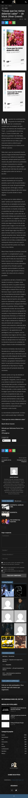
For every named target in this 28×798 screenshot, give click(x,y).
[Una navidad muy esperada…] (5, 521)
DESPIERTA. (13, 512)
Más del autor (18, 501)
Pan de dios (11, 656)
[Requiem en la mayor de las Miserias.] (20, 642)
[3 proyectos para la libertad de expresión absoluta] (5, 710)
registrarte (5, 690)
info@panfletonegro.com (17, 780)
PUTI (3, 673)
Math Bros (4, 656)
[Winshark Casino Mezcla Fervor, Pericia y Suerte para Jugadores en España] (8, 616)
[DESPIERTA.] (5, 514)
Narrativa (4, 508)
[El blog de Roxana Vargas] (5, 724)
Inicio (3, 5)
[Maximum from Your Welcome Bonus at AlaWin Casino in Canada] (8, 603)
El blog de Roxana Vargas (17, 722)
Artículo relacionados (7, 501)
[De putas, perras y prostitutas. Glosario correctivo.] (20, 590)
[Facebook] (11, 790)
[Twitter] (16, 790)
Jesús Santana (6, 19)
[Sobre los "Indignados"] (8, 642)
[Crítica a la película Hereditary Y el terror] (8, 629)
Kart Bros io (5, 659)
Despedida (8, 664)
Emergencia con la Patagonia (21, 460)
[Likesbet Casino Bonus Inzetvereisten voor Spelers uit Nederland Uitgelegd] (20, 616)
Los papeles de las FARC (6, 460)
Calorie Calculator (6, 668)
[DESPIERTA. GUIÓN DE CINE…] (5, 506)
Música (10, 5)
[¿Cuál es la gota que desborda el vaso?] (5, 717)
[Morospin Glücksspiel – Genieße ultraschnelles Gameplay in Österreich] (20, 629)
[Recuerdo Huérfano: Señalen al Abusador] (20, 603)
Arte (6, 5)
